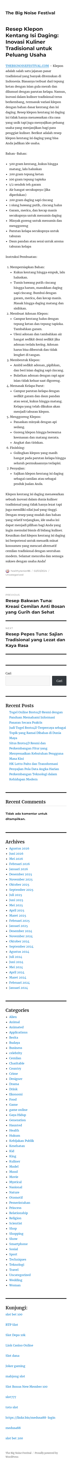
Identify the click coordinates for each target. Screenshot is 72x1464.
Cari (8, 673)
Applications (18, 1032)
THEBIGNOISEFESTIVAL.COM (27, 66)
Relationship (18, 1213)
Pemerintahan (19, 1202)
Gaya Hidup (17, 1115)
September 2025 (21, 890)
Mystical (15, 1182)
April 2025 (16, 910)
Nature (14, 1192)
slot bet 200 (14, 1438)
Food (13, 1099)
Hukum (14, 1135)
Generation (17, 1120)
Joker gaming (15, 1366)
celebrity (15, 1053)
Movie (13, 1177)
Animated (16, 1027)
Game (13, 1104)
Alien (13, 1017)
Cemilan (15, 1058)
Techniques (17, 1259)
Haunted (15, 1125)
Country (15, 1068)
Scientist (15, 1223)
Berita (13, 1037)
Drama (14, 1084)
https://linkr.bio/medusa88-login (30, 1417)
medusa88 (13, 1428)
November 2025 (21, 879)
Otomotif (16, 1197)
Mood (13, 1172)
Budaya (14, 1043)
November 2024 (21, 936)
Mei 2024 (16, 967)
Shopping (16, 1233)
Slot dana (12, 1355)
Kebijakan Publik (21, 1141)
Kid (11, 1151)
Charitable (16, 1063)
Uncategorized (14, 574)
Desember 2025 (20, 874)
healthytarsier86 (20, 570)
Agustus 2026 (19, 848)
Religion (15, 1218)
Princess (15, 1208)
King (12, 1156)
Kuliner (14, 1161)
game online (18, 1110)
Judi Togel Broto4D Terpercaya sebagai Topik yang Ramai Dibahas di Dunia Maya (37, 733)
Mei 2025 (16, 905)
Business (15, 1048)
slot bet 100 (14, 1314)
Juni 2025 (16, 900)
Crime (13, 1073)
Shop (13, 1228)
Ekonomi (16, 1094)
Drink (13, 1089)
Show (13, 1239)
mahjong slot (15, 1376)
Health (14, 1130)
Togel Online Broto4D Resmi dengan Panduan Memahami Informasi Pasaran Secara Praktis (36, 717)
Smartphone (18, 1244)
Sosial (13, 1249)
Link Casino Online (19, 1345)
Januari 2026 (18, 869)
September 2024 (21, 946)
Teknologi (16, 1264)
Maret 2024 (17, 977)
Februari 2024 (19, 982)
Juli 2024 (15, 957)
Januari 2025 (18, 926)
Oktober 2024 (19, 941)
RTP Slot (12, 1325)
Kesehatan (17, 1146)
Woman (15, 1285)
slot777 (11, 1397)
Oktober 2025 (19, 884)
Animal (14, 1022)
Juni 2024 (16, 962)
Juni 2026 (16, 853)
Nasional (15, 1187)
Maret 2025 (17, 915)
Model (13, 1166)
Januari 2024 (18, 988)
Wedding (15, 1280)
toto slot (12, 1407)
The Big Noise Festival (30, 12)
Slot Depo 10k (15, 1335)
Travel (13, 1270)
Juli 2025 (15, 895)
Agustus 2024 (19, 951)
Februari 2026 (19, 864)
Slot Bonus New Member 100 (26, 1386)
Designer (15, 1079)
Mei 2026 (16, 859)
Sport (13, 1254)
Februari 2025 (19, 920)
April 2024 (16, 972)
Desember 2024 (20, 931)
